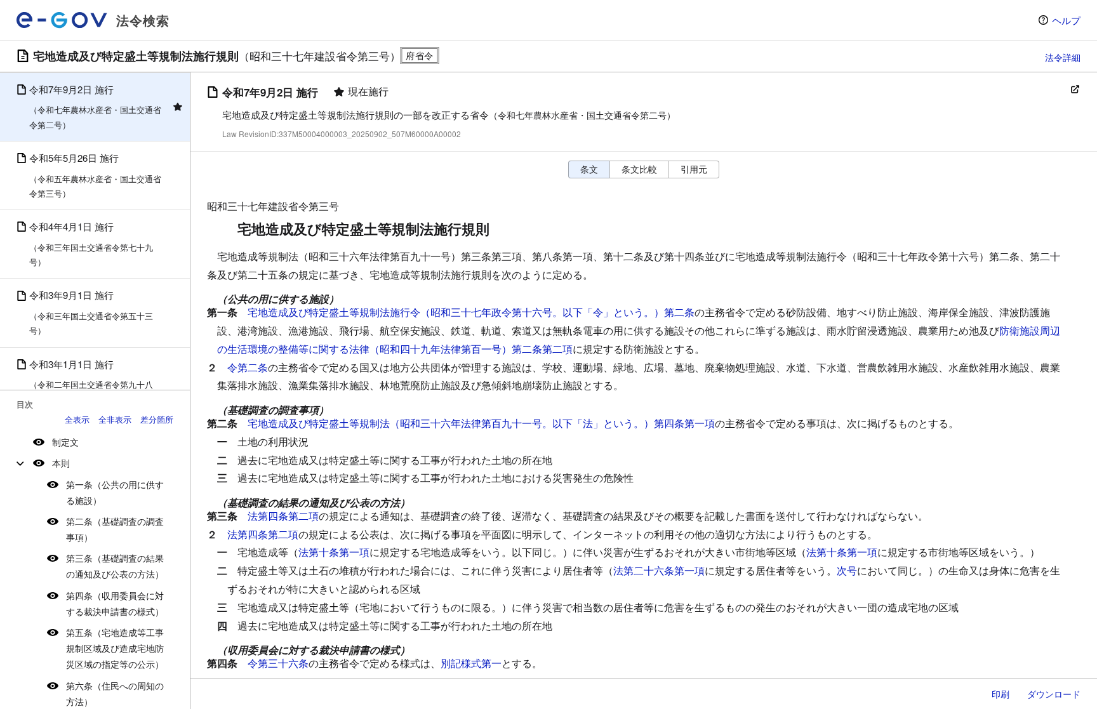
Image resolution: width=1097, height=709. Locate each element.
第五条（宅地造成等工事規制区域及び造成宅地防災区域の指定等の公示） (115, 648)
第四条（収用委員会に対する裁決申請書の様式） (115, 603)
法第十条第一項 (333, 552)
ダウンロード (1053, 693)
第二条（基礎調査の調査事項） (115, 529)
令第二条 (247, 367)
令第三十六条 (278, 663)
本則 (61, 462)
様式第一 (481, 663)
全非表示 (114, 419)
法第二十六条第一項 (659, 570)
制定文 (65, 441)
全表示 (77, 419)
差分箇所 (156, 419)
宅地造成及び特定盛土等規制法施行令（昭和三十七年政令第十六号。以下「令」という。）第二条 (471, 312)
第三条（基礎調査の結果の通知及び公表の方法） (115, 566)
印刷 (1000, 693)
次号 (847, 570)
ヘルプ (1066, 20)
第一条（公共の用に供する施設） (115, 492)
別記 (451, 663)
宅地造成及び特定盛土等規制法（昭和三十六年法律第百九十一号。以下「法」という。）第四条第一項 (481, 423)
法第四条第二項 (283, 515)
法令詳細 (1062, 57)
